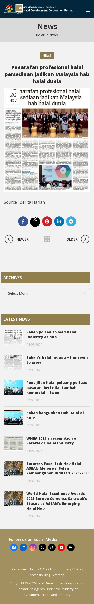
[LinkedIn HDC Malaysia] (23, 547)
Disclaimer (18, 569)
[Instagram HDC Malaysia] (33, 547)
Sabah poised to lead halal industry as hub (51, 334)
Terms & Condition (43, 569)
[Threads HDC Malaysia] (71, 547)
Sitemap (58, 575)
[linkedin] (59, 221)
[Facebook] (23, 221)
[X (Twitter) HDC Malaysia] (42, 547)
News (54, 35)
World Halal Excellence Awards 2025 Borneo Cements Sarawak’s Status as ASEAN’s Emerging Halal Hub (56, 501)
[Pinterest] (47, 221)
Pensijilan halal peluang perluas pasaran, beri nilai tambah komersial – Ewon (56, 387)
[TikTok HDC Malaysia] (52, 547)
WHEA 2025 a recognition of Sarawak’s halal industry (52, 441)
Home (40, 35)
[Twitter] (35, 222)
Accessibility (39, 575)
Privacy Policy (71, 569)
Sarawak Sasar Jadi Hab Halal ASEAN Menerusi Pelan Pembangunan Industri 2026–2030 (57, 468)
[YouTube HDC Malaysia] (61, 547)
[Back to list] (47, 239)
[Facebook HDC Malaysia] (14, 547)
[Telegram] (71, 221)
